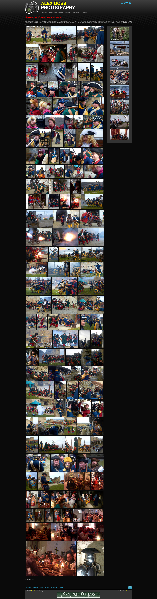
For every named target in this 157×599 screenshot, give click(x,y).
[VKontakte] (127, 2)
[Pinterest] (124, 2)
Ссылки (60, 12)
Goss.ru (128, 591)
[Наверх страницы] (130, 587)
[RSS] (130, 2)
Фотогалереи (53, 12)
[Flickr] (122, 2)
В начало (44, 12)
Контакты (67, 12)
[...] (38, 35)
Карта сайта (75, 12)
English (85, 12)
